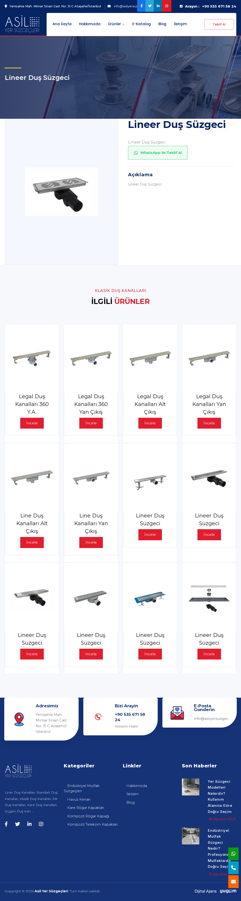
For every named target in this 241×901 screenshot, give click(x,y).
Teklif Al (219, 24)
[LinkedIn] (158, 6)
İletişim (180, 23)
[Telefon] (233, 867)
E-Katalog (141, 23)
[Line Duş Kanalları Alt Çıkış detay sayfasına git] (32, 477)
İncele (32, 423)
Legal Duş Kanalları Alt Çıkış (150, 404)
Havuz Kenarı (78, 799)
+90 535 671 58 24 (219, 6)
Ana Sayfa (62, 23)
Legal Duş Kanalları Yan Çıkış (209, 404)
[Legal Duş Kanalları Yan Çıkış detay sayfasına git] (209, 358)
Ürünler (115, 23)
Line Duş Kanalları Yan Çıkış (91, 523)
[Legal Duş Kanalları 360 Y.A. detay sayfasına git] (32, 358)
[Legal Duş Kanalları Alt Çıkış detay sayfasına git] (150, 358)
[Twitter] (149, 6)
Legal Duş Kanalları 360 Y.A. (32, 404)
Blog (162, 23)
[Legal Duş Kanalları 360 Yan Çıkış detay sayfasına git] (91, 358)
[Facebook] (141, 6)
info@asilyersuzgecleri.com (211, 718)
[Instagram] (166, 6)
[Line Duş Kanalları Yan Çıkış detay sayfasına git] (91, 477)
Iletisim (132, 794)
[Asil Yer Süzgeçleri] (22, 24)
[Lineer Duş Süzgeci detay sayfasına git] (150, 477)
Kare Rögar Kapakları (85, 807)
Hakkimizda (136, 785)
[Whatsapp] (233, 854)
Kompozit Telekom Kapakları (92, 824)
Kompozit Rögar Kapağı (88, 816)
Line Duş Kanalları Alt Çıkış (32, 523)
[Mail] (233, 881)
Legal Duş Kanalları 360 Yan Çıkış (91, 404)
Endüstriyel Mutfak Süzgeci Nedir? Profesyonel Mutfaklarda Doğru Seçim (220, 848)
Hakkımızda (89, 23)
